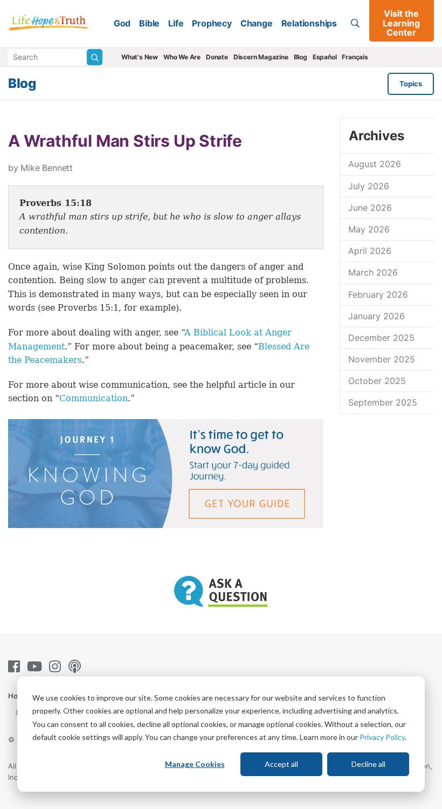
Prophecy (211, 23)
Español (325, 57)
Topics (410, 83)
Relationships (309, 23)
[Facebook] (16, 666)
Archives (376, 135)
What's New (139, 57)
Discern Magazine (260, 57)
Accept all (281, 764)
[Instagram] (57, 666)
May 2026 (369, 229)
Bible (149, 23)
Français (355, 57)
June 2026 (370, 207)
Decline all (368, 764)
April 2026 (369, 250)
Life (175, 23)
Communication (93, 398)
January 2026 (376, 316)
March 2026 (373, 272)
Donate (217, 57)
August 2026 (374, 164)
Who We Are (182, 57)
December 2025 (381, 337)
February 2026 (378, 294)
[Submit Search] (94, 57)
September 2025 (382, 402)
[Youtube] (36, 666)
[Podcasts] (77, 666)
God (122, 23)
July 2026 (368, 186)
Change (256, 23)
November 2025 (381, 359)
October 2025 (377, 380)
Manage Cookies (195, 764)
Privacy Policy (382, 737)
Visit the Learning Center (401, 23)
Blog (300, 57)
